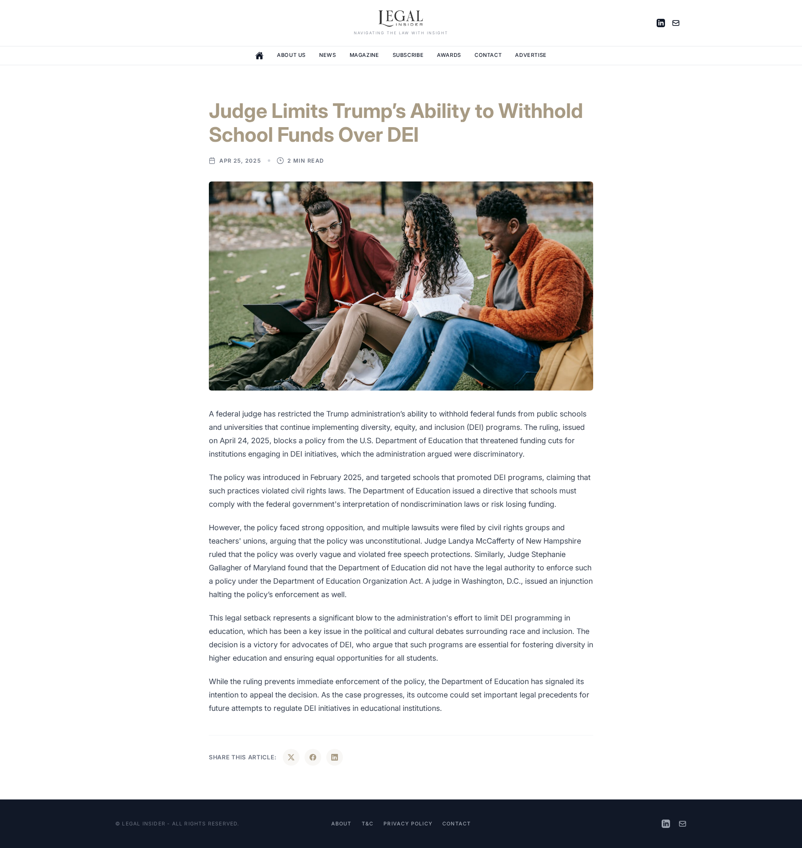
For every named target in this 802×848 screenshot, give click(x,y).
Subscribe (408, 55)
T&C (368, 823)
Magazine (364, 55)
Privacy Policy (407, 823)
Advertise (531, 55)
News (327, 55)
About (341, 823)
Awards (449, 55)
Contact (488, 55)
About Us (291, 55)
